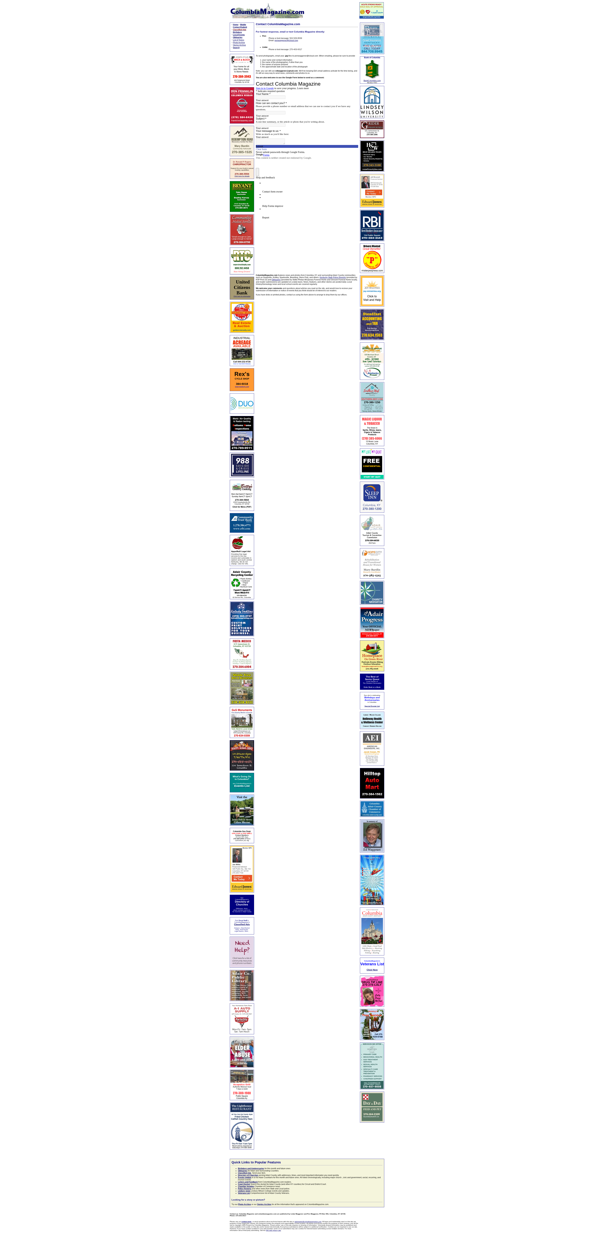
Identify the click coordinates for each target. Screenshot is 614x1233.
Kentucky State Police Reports (333, 277)
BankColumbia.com (372, 81)
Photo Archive (239, 42)
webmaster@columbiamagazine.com (308, 1221)
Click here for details (242, 176)
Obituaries (276, 280)
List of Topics (238, 40)
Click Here (372, 970)
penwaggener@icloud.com (286, 40)
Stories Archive (239, 45)
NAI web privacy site (273, 1230)
